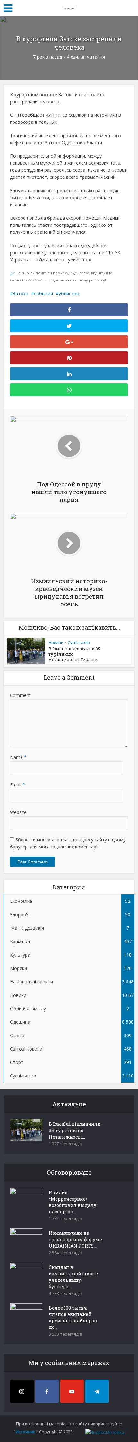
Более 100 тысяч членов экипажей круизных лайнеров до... (73, 1317)
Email (17, 785)
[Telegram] (97, 1391)
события (43, 293)
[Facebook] (47, 1391)
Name (18, 757)
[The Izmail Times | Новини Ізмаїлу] (69, 7)
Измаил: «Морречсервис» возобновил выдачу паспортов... (72, 1202)
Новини (56, 642)
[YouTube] (72, 1391)
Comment (20, 695)
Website (18, 812)
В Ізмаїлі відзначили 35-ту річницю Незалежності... (75, 1130)
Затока (20, 293)
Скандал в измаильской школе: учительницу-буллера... (74, 1276)
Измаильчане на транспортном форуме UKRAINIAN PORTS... (75, 1239)
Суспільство (79, 642)
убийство (69, 293)
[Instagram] (22, 1391)
